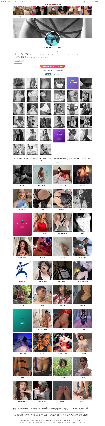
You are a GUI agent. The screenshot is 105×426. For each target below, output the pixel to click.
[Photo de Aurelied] (19, 83)
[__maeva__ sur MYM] (22, 366)
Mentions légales (57, 423)
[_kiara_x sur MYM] (82, 318)
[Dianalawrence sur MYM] (42, 318)
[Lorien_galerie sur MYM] (62, 294)
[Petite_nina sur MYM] (62, 174)
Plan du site (66, 423)
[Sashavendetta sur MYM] (22, 390)
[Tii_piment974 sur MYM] (22, 342)
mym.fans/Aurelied (18, 63)
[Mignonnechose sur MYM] (62, 222)
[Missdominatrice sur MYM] (62, 270)
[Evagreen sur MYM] (82, 222)
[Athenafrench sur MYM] (82, 294)
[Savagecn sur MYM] (62, 318)
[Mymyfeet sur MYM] (62, 246)
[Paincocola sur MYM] (42, 366)
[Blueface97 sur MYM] (22, 270)
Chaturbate (28, 1)
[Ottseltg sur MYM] (42, 198)
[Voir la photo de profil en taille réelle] (52, 42)
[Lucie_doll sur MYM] (42, 246)
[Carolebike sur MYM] (82, 342)
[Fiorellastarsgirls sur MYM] (22, 246)
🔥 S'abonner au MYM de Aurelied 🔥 (52, 66)
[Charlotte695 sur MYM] (22, 174)
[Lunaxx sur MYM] (22, 294)
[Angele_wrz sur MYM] (22, 198)
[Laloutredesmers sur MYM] (42, 174)
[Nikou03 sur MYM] (62, 366)
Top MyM (19, 1)
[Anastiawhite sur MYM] (62, 198)
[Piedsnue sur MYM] (82, 390)
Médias (23, 1)
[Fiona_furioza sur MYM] (42, 390)
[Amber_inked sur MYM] (82, 246)
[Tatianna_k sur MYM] (42, 342)
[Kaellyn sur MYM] (82, 366)
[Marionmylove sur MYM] (42, 222)
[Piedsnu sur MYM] (62, 390)
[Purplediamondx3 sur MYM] (82, 270)
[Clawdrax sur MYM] (42, 294)
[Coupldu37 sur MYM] (82, 198)
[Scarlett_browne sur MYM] (62, 342)
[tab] (48, 74)
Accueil (14, 1)
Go (102, 1)
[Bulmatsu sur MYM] (82, 174)
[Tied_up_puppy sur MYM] (42, 270)
